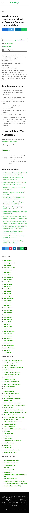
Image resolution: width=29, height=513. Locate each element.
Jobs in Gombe (8, 317)
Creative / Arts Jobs (9, 379)
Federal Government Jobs (11, 460)
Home (3, 11)
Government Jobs (9, 391)
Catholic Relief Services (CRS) (12, 486)
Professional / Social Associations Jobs (15, 429)
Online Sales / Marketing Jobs (12, 422)
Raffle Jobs (7, 431)
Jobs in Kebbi (7, 305)
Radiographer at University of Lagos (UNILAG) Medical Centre (13, 207)
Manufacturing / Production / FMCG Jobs (15, 412)
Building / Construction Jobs (12, 372)
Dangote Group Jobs (9, 465)
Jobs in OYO (7, 286)
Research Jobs (8, 438)
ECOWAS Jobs (8, 472)
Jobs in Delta (7, 329)
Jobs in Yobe (7, 275)
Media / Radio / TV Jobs (10, 414)
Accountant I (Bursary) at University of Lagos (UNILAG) (14, 193)
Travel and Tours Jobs (10, 452)
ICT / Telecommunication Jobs (12, 398)
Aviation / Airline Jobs (10, 365)
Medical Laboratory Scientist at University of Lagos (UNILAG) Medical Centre (15, 227)
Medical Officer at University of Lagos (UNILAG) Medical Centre (13, 241)
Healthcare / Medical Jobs (11, 393)
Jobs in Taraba (8, 279)
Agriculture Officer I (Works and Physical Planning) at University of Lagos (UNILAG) (15, 217)
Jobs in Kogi (7, 303)
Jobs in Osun (7, 293)
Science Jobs (7, 445)
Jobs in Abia (7, 343)
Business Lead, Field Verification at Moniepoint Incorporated (13, 178)
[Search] (26, 2)
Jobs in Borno (7, 270)
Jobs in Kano (7, 272)
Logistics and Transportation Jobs (13, 410)
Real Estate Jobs (8, 433)
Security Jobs (7, 447)
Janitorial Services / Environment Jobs (15, 405)
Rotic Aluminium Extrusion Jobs (13, 440)
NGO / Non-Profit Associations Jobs (14, 417)
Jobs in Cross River (9, 331)
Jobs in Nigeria (8, 260)
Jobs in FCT (7, 350)
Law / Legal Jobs (8, 407)
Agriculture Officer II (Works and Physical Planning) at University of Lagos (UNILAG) (15, 222)
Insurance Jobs (8, 400)
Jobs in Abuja (7, 265)
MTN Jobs (6, 467)
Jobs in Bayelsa (8, 336)
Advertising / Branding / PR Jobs (13, 360)
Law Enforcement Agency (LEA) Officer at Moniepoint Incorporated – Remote (15, 173)
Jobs (7, 11)
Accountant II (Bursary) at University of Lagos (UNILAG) (14, 188)
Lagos (5, 46)
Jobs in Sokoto (8, 282)
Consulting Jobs (8, 377)
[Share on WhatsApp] (24, 29)
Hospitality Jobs (8, 396)
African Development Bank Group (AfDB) (15, 483)
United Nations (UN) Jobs (11, 463)
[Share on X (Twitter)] (11, 29)
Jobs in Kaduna (8, 310)
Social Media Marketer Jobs (11, 450)
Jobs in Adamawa (9, 345)
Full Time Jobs (8, 43)
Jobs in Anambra (8, 340)
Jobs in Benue (8, 333)
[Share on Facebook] (5, 29)
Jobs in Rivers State (9, 267)
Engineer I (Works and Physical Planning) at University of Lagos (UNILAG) (14, 183)
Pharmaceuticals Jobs (10, 424)
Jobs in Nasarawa (8, 298)
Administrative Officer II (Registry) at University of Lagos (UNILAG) (13, 198)
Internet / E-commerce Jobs (12, 403)
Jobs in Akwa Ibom (9, 348)
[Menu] (3, 2)
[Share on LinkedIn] (18, 29)
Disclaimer (24, 509)
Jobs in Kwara (7, 300)
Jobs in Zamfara (8, 277)
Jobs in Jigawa (8, 312)
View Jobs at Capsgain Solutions (14, 40)
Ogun (9, 46)
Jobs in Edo (7, 324)
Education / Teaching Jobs (11, 381)
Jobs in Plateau (8, 284)
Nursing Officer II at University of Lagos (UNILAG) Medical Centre (14, 237)
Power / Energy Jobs (10, 426)
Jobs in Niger (7, 296)
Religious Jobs (8, 436)
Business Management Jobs (11, 374)
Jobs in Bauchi (8, 338)
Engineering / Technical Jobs (12, 384)
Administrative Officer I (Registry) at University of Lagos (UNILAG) (13, 203)
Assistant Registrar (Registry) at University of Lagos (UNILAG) (15, 212)
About (13, 509)
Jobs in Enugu (8, 319)
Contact (18, 509)
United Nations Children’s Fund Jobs (14, 481)
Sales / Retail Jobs (9, 443)
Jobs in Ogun (7, 291)
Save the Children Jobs (10, 478)
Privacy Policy (7, 509)
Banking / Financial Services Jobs (13, 367)
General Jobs (7, 389)
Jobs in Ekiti (7, 322)
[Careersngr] (14, 2)
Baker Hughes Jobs (9, 470)
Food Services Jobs (9, 386)
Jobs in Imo (7, 315)
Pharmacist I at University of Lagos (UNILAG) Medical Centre (13, 232)
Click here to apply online (9, 141)
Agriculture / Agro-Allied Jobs (12, 363)
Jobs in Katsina (8, 307)
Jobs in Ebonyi (8, 326)
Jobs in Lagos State (9, 263)
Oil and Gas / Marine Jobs (11, 419)
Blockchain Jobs (8, 370)
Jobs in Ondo (7, 289)
